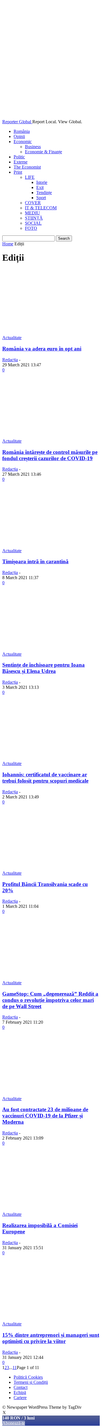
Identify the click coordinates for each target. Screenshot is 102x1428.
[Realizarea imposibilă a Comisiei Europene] (51, 1209)
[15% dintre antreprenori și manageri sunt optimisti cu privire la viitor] (51, 1318)
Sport (41, 197)
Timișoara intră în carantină (35, 561)
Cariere (20, 1397)
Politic (19, 156)
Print (18, 172)
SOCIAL (33, 223)
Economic (23, 141)
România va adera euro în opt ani (41, 349)
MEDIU (32, 213)
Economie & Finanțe (43, 151)
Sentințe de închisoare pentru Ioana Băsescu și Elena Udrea (43, 668)
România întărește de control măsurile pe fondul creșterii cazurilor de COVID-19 (49, 455)
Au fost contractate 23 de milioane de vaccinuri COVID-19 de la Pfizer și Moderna (45, 1115)
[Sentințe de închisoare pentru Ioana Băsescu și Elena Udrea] (51, 649)
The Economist (27, 167)
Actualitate (12, 337)
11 (14, 1367)
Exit (40, 187)
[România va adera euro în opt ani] (51, 332)
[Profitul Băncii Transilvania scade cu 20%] (51, 868)
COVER (33, 202)
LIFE (30, 177)
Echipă (20, 1392)
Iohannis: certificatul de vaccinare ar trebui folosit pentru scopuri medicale (45, 778)
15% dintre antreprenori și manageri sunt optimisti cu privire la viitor (50, 1338)
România (22, 131)
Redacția (10, 359)
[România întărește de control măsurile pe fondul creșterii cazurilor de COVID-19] (51, 436)
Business (33, 146)
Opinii (19, 136)
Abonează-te (13, 1423)
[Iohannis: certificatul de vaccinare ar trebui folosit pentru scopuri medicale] (51, 758)
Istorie (41, 182)
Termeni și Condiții (31, 1382)
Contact (20, 1387)
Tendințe (44, 192)
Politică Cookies (28, 1377)
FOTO (31, 228)
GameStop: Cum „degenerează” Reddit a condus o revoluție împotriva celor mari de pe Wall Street (50, 1000)
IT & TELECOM (41, 207)
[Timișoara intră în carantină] (51, 545)
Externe (20, 162)
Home (7, 243)
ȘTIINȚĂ (34, 218)
